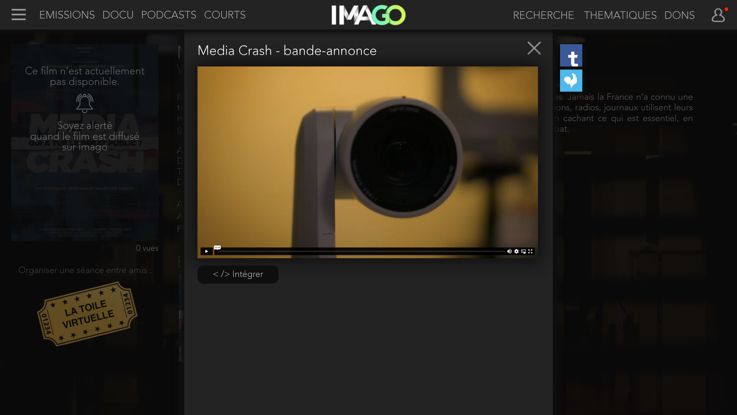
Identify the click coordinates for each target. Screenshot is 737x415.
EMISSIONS (67, 15)
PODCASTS (169, 15)
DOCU (118, 15)
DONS (679, 16)
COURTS (225, 15)
